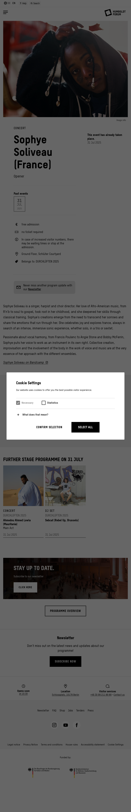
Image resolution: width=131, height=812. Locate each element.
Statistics (52, 402)
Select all (85, 427)
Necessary (27, 402)
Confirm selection (49, 427)
